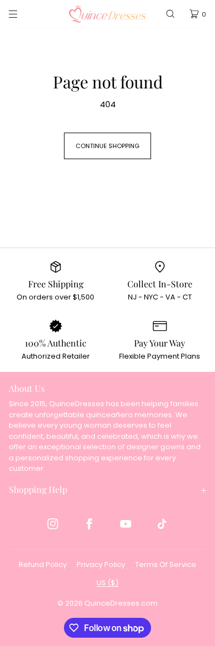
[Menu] (22, 14)
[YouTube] (125, 523)
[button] (170, 14)
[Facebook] (89, 523)
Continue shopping (107, 145)
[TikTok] (162, 523)
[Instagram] (52, 523)
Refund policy (43, 564)
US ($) (107, 582)
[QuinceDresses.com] (107, 14)
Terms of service (165, 564)
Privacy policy (101, 564)
